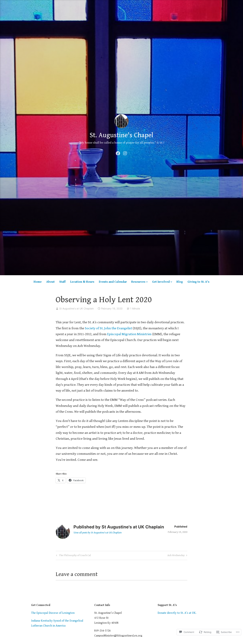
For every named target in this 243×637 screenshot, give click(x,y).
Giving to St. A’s (198, 282)
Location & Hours (82, 282)
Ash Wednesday (176, 556)
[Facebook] (117, 152)
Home (38, 282)
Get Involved (161, 282)
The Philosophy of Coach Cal (73, 556)
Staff (62, 282)
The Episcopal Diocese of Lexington (53, 613)
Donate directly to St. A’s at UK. (177, 613)
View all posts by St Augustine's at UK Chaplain (97, 532)
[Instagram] (125, 152)
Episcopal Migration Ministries (129, 334)
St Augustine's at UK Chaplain (76, 308)
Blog (179, 282)
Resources (138, 282)
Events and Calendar (113, 282)
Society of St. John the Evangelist (108, 328)
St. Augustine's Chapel (121, 135)
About (50, 282)
